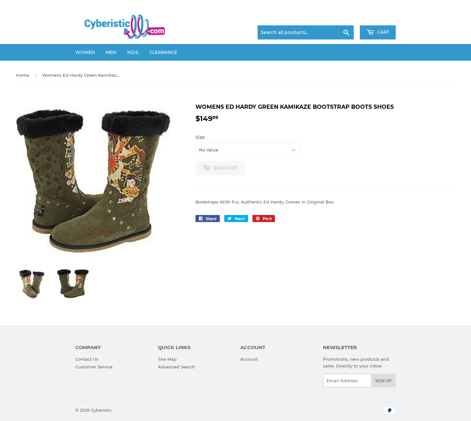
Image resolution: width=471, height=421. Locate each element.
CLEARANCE (163, 52)
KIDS (132, 52)
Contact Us (86, 359)
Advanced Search (176, 366)
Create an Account (378, 17)
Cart (382, 32)
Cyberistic (101, 410)
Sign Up (383, 380)
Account (249, 359)
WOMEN (85, 52)
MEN (111, 52)
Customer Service (93, 366)
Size (200, 137)
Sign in (345, 17)
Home (22, 75)
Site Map (167, 359)
